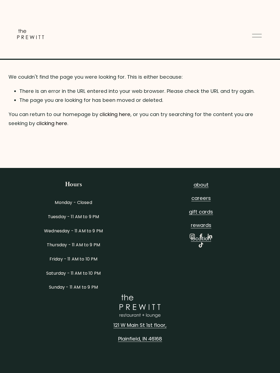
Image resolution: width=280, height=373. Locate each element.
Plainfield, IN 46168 (140, 338)
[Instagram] (192, 236)
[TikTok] (201, 245)
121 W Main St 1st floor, (140, 325)
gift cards (201, 211)
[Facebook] (201, 236)
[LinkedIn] (209, 236)
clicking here (115, 114)
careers (201, 198)
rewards (201, 225)
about (201, 184)
